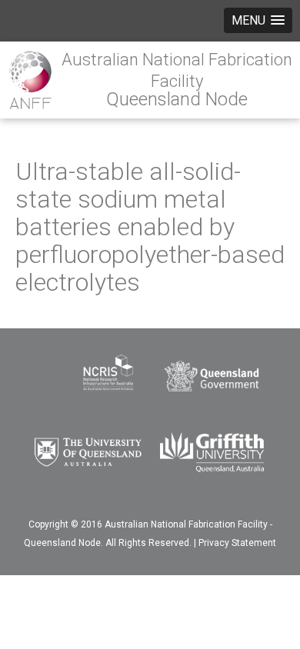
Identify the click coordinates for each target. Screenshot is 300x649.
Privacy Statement (237, 543)
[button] (258, 20)
